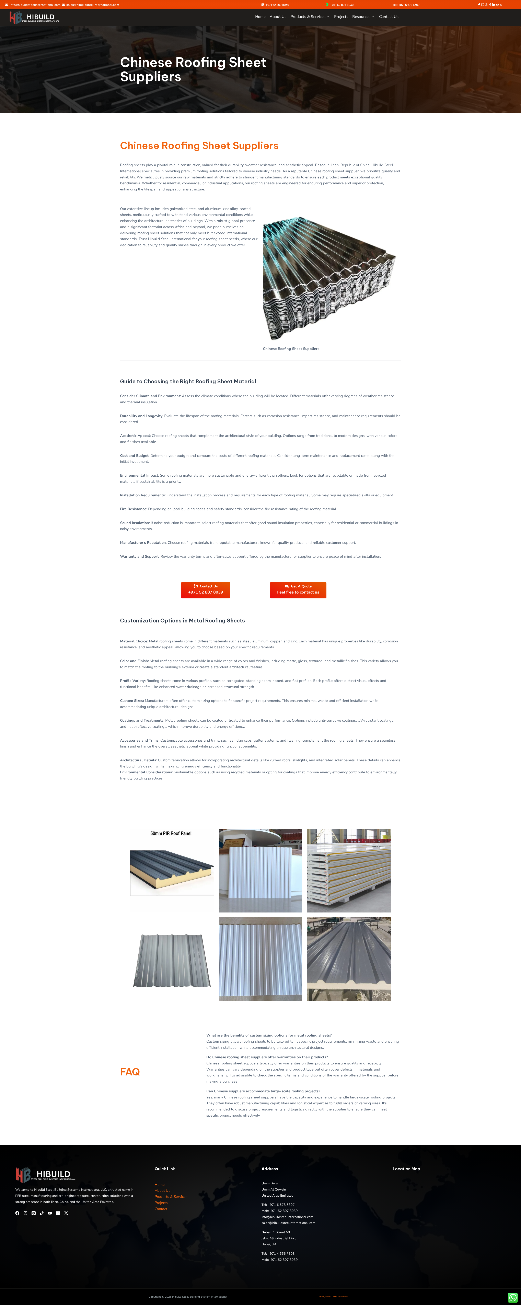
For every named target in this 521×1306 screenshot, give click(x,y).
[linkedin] (493, 4)
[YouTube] (50, 1213)
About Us (162, 1190)
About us (278, 16)
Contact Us (388, 16)
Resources (361, 16)
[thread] (486, 4)
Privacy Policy (325, 1296)
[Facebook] (479, 4)
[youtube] (497, 4)
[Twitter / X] (66, 1213)
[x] (501, 4)
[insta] (482, 4)
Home (260, 16)
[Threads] (34, 1213)
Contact (161, 1208)
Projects (341, 16)
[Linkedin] (58, 1213)
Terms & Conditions (340, 1296)
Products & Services (307, 16)
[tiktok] (490, 4)
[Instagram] (25, 1213)
